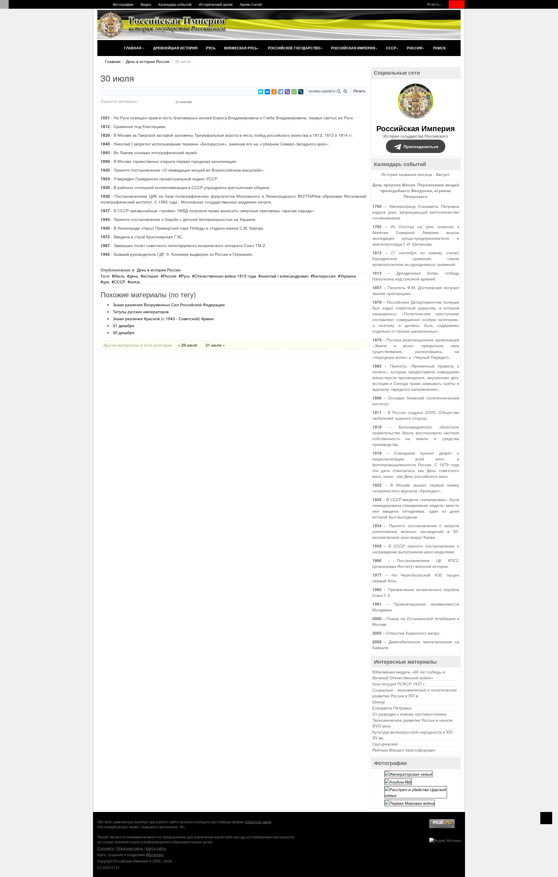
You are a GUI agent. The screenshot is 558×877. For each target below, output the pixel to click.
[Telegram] (280, 91)
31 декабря (123, 325)
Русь (211, 48)
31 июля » (215, 345)
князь (135, 281)
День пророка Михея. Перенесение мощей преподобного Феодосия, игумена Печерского (415, 190)
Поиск (439, 48)
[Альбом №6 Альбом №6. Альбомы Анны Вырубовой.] (398, 781)
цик (106, 281)
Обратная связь (130, 848)
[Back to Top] (546, 818)
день (133, 276)
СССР (391, 48)
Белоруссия (324, 276)
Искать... (434, 4)
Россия (414, 48)
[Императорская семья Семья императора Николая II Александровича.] (408, 773)
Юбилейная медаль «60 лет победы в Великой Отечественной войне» (408, 674)
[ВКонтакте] (267, 91)
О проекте (105, 848)
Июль (119, 276)
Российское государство (294, 48)
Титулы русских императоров (141, 311)
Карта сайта (156, 848)
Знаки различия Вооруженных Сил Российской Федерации (169, 304)
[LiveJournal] (300, 91)
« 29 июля (187, 345)
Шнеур (378, 702)
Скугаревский (385, 744)
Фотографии (123, 4)
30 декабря (123, 332)
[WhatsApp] (294, 91)
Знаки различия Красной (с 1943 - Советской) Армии (163, 318)
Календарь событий (175, 4)
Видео (146, 4)
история (150, 276)
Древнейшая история (175, 48)
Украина (348, 276)
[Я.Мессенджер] (260, 91)
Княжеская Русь (240, 48)
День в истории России (147, 61)
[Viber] (287, 91)
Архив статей (251, 4)
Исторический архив (216, 4)
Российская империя (353, 48)
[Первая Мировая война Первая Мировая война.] (409, 802)
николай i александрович (284, 276)
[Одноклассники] (274, 91)
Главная (133, 48)
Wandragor (154, 854)
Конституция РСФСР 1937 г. (399, 684)
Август (443, 174)
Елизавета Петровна (392, 708)
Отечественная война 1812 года (225, 276)
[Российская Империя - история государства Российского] (162, 24)
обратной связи (258, 821)
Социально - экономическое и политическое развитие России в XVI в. (414, 692)
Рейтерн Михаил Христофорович (403, 750)
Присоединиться (420, 146)
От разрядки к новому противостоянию (409, 714)
